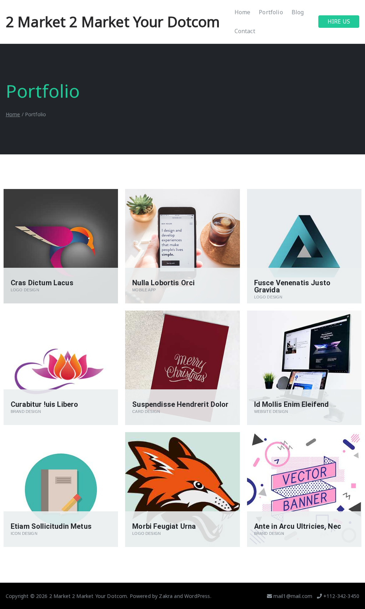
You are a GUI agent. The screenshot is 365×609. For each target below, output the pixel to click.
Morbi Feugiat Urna (164, 526)
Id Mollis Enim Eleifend (291, 404)
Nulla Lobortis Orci (163, 282)
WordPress (197, 596)
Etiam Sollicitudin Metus (51, 526)
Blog (298, 12)
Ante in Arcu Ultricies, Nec (297, 526)
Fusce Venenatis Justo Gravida (292, 286)
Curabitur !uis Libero (44, 404)
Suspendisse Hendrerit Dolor (180, 404)
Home (243, 12)
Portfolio (271, 12)
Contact (245, 31)
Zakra (166, 596)
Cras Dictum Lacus (42, 282)
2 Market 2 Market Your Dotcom (113, 21)
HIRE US (339, 21)
